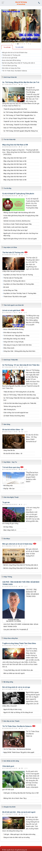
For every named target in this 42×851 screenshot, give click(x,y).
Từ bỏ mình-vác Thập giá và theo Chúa (16, 335)
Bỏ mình (6, 287)
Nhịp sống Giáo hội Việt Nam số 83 (14, 170)
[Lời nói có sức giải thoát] (21, 26)
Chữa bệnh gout (8, 766)
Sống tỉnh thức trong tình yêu (13, 342)
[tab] (7, 47)
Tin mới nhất (19, 47)
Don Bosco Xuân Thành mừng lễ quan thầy (17, 224)
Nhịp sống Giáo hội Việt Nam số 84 (14, 167)
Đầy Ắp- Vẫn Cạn (8, 488)
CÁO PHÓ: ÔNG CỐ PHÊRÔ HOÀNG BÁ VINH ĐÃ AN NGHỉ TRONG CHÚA (20, 625)
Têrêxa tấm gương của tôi (12, 406)
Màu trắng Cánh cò (9, 530)
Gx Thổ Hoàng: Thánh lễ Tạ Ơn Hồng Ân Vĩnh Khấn (20, 125)
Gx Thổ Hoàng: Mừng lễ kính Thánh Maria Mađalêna (20, 112)
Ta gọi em (6, 502)
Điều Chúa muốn (8, 348)
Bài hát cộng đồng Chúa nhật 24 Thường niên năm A (20, 568)
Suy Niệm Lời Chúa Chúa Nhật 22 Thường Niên (18, 284)
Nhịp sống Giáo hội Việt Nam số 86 (14, 161)
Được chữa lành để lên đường (11, 60)
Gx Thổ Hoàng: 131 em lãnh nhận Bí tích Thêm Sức (21, 365)
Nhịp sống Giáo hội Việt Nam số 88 (15, 145)
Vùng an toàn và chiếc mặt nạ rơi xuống (16, 837)
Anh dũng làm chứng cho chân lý (14, 339)
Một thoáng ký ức (9, 409)
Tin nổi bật (7, 47)
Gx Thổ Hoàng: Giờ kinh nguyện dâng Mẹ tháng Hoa (20, 131)
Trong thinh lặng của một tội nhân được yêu (18, 670)
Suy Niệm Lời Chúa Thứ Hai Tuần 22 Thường (18, 275)
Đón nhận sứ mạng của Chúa (11, 68)
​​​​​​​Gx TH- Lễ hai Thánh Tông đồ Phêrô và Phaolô (18, 118)
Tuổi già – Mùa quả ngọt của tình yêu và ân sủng (19, 834)
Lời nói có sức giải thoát (11, 40)
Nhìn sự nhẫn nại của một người (14, 673)
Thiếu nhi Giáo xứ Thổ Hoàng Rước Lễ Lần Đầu (18, 392)
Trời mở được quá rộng (9, 65)
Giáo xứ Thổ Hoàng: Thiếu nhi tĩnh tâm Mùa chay (19, 395)
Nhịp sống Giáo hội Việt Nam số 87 (14, 158)
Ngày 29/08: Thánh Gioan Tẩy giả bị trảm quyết (18, 752)
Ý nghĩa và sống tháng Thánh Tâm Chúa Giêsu (19, 643)
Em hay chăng (8, 527)
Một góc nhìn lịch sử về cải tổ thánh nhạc (14, 52)
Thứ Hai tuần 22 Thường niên (13, 252)
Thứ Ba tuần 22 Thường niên (11, 55)
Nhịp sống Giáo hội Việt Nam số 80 (14, 180)
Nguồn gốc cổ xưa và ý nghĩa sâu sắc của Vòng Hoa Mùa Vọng (20, 234)
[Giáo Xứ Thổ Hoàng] (21, 3)
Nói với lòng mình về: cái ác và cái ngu (16, 687)
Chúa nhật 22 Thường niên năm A (14, 281)
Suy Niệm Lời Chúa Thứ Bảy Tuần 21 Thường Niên (19, 293)
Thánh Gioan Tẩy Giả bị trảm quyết (14, 296)
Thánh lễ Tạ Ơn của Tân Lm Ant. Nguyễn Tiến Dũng (20, 121)
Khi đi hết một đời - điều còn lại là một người (18, 812)
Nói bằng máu (8, 485)
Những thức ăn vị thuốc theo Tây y (14, 798)
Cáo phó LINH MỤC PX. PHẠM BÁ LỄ (15, 629)
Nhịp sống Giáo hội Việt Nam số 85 (14, 164)
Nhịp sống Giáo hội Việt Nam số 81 (14, 176)
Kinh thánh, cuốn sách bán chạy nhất (15, 227)
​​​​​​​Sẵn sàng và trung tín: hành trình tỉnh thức (17, 345)
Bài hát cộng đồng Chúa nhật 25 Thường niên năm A (18, 63)
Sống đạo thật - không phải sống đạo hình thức (19, 351)
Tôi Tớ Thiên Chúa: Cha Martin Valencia (14, 71)
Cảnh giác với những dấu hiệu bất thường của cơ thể (20, 794)
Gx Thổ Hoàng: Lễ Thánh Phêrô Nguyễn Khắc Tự (19, 115)
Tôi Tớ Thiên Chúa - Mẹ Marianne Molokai (17, 749)
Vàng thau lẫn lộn (9, 450)
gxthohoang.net (22, 850)
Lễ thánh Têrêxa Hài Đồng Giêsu (14, 416)
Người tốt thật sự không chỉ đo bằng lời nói (18, 712)
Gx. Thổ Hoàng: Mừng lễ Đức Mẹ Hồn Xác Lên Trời (20, 82)
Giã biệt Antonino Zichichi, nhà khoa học (16, 221)
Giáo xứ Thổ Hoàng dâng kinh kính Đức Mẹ (17, 128)
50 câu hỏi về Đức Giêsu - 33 (12, 453)
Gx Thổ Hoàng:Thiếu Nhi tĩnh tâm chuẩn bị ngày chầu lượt (21, 399)
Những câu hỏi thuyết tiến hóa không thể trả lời (19, 212)
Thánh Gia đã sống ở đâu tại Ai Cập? (15, 230)
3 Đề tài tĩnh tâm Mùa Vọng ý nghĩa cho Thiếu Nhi (19, 403)
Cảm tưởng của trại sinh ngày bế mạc (15, 412)
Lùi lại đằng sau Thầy (10, 290)
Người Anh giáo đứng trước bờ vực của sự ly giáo (20, 238)
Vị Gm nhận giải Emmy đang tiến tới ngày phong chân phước (20, 217)
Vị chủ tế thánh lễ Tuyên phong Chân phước (18, 193)
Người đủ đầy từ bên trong (12, 709)
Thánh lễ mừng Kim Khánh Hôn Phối (15, 109)
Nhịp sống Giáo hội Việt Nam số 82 (14, 173)
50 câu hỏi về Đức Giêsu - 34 (12, 429)
